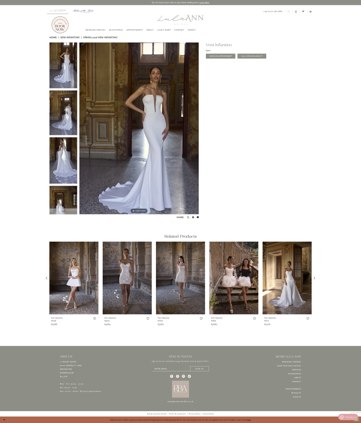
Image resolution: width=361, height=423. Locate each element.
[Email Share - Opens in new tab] (198, 217)
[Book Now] (60, 24)
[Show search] (288, 11)
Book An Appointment (221, 56)
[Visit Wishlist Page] (303, 11)
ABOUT (297, 377)
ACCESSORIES (294, 373)
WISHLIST (296, 393)
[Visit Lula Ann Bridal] (57, 11)
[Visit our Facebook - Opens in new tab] (171, 376)
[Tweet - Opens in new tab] (188, 217)
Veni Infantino (70, 37)
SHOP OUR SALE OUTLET (289, 366)
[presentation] (73, 278)
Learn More (204, 2)
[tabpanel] (63, 66)
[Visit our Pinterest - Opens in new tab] (177, 376)
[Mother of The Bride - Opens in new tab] (82, 11)
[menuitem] (57, 11)
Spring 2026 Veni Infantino (100, 37)
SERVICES (296, 370)
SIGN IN (297, 397)
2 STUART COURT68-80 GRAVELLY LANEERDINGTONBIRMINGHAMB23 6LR (71, 369)
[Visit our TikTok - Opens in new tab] (189, 376)
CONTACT (296, 381)
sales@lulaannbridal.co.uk (180, 401)
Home (53, 37)
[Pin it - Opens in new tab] (193, 217)
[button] (296, 11)
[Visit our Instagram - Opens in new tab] (183, 376)
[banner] (180, 20)
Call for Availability (252, 56)
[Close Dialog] (4, 419)
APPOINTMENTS (293, 389)
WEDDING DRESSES (291, 362)
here (249, 419)
